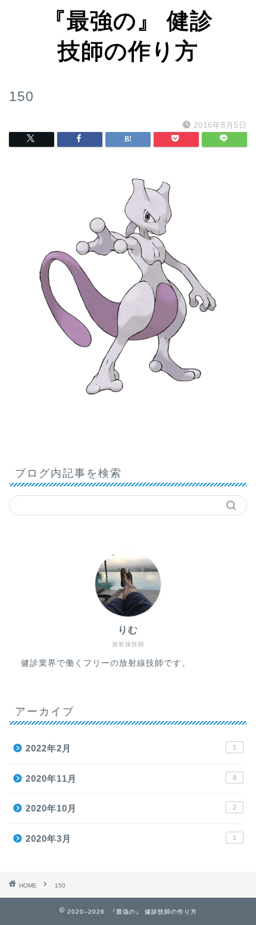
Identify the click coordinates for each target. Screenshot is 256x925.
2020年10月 (131, 808)
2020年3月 (131, 838)
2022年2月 (131, 748)
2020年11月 (131, 778)
